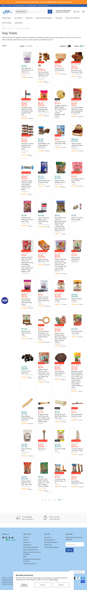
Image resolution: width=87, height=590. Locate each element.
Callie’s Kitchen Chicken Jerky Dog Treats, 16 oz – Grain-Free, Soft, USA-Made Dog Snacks (44, 373)
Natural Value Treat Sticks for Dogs (26, 333)
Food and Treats (19, 28)
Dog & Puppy (6, 18)
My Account (47, 537)
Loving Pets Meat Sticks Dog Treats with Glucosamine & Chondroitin (77, 110)
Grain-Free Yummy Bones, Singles (77, 218)
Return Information (44, 5)
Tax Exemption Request (51, 547)
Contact (9, 5)
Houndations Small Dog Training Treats (77, 180)
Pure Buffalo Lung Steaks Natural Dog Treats (44, 145)
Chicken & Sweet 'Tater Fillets (76, 332)
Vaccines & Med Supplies (44, 18)
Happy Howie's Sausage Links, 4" (60, 181)
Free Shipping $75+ (32, 5)
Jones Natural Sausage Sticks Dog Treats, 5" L (43, 109)
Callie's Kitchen (42, 380)
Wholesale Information (51, 542)
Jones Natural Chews (77, 74)
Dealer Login (48, 545)
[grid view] (81, 46)
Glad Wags (57, 271)
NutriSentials (41, 184)
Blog (24, 556)
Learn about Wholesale (19, 5)
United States (76, 572)
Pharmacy (29, 18)
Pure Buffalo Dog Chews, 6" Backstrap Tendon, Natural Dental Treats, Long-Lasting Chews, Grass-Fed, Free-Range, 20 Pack (61, 224)
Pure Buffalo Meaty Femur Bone (77, 482)
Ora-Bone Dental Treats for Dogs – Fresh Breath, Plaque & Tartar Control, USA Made (27, 185)
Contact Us (26, 542)
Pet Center (57, 72)
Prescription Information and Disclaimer (12, 582)
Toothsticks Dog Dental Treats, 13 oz (60, 481)
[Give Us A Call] (57, 518)
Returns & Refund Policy (30, 550)
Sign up (69, 550)
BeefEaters (74, 389)
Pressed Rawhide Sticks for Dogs (76, 415)
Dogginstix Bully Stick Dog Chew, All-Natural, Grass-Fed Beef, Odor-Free (27, 111)
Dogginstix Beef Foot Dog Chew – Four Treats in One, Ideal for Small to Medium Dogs (44, 418)
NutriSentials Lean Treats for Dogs (44, 181)
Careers (25, 540)
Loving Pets (74, 114)
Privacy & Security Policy (30, 547)
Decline (61, 585)
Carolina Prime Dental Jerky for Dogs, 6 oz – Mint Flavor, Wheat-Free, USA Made (43, 482)
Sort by (22, 46)
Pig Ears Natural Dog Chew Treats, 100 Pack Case (44, 74)
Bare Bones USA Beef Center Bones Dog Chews (61, 416)
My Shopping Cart (49, 540)
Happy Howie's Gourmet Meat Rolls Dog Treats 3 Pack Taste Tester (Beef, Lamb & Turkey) (61, 337)
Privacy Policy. (53, 579)
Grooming (58, 18)
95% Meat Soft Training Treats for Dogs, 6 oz (27, 70)
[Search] (50, 12)
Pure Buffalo (41, 148)
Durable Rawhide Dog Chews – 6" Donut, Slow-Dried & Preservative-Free (44, 334)
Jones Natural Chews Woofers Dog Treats (60, 373)
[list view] (83, 46)
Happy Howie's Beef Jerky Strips (43, 260)
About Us (26, 537)
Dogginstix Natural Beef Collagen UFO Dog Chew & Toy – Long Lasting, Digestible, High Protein (61, 111)
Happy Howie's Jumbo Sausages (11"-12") (76, 145)
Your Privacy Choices (29, 563)
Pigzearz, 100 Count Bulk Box (60, 69)
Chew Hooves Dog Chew (25, 372)
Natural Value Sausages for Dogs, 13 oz (75, 259)
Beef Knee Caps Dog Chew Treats (77, 71)
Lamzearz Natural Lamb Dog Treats (77, 449)
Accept (42, 585)
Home (3, 5)
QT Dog (23, 421)
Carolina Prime (25, 223)
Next (60, 500)
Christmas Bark (25, 273)
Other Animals (7, 23)
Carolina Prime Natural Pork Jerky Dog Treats (27, 219)
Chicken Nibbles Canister (76, 299)
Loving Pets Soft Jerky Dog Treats (60, 142)
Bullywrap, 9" (42, 449)
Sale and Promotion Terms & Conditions (12, 581)
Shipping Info (27, 545)
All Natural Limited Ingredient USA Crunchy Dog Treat (27, 146)
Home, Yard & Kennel (72, 18)
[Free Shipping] (30, 518)
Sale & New (19, 23)
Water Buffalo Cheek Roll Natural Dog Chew (27, 418)
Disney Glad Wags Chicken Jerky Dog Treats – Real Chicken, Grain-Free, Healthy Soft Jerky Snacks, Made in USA (60, 264)
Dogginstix (24, 116)
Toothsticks (58, 484)
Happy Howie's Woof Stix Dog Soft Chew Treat (26, 482)
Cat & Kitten (18, 18)
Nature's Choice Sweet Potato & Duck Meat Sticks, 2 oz (44, 299)
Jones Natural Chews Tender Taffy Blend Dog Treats (26, 301)
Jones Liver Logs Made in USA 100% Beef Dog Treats (43, 220)
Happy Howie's (75, 148)
